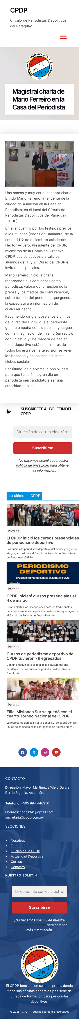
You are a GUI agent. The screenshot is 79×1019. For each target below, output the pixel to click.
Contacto (18, 867)
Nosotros (18, 840)
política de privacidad (32, 465)
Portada (13, 531)
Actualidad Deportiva (27, 856)
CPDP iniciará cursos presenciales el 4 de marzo (41, 598)
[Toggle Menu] (63, 37)
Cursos (16, 862)
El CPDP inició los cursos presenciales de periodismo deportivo (43, 540)
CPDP (25, 1011)
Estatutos (18, 846)
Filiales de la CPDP (25, 851)
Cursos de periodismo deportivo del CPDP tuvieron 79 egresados (41, 656)
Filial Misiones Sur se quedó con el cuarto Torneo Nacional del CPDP (39, 714)
